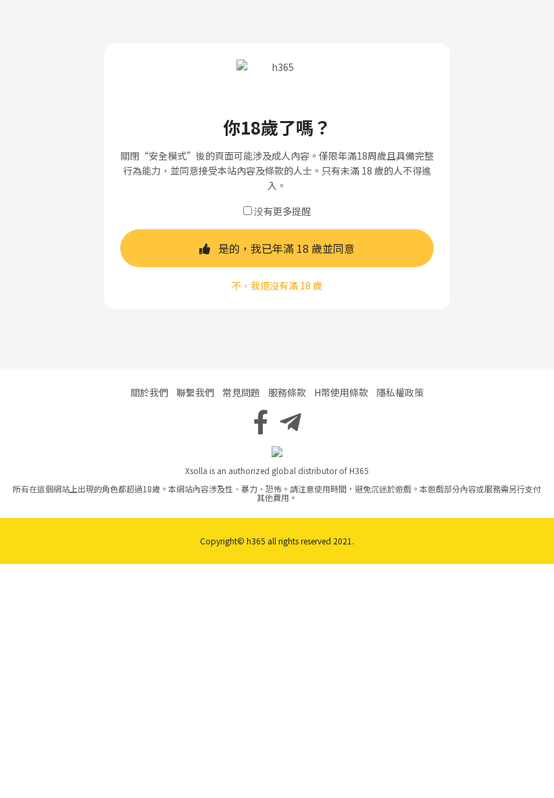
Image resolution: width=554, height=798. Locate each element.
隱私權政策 (400, 392)
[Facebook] (261, 420)
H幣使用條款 (341, 392)
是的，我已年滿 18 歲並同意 (286, 248)
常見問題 (241, 392)
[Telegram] (290, 420)
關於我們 (149, 392)
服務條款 (287, 392)
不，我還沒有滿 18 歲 (277, 285)
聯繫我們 (195, 392)
